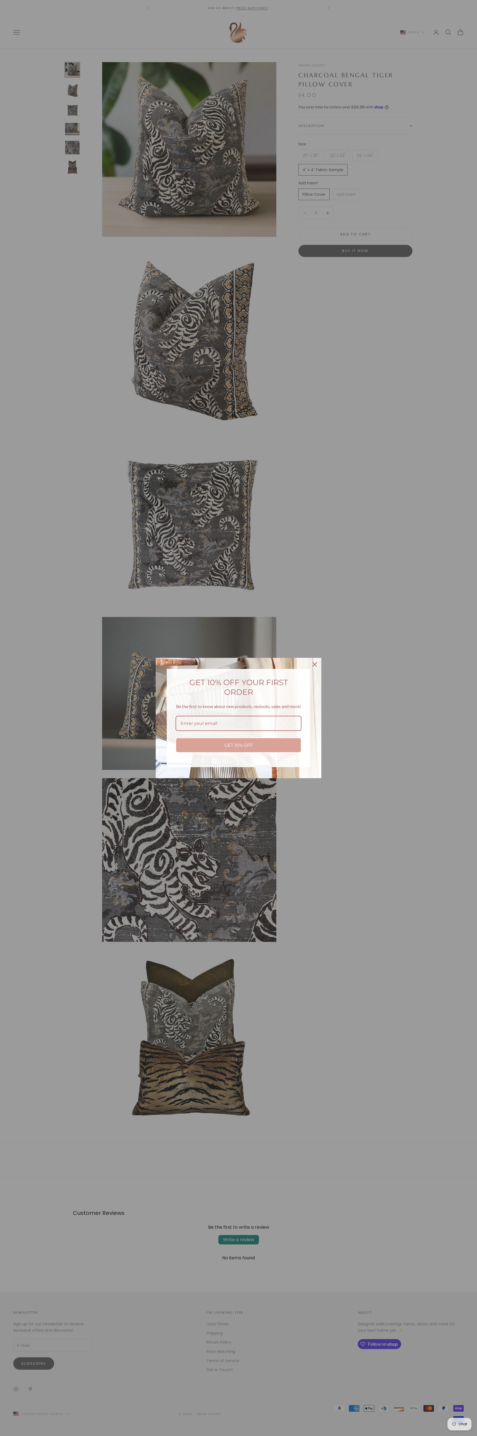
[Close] (314, 664)
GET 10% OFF (238, 745)
